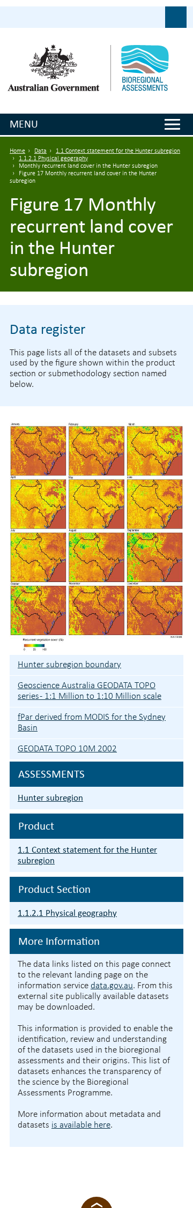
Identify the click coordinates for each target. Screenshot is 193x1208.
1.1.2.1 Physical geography (53, 158)
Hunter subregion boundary (69, 664)
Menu (24, 123)
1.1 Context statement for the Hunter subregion (118, 151)
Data (40, 151)
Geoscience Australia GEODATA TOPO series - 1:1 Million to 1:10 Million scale (89, 691)
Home (17, 151)
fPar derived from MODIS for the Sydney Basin (92, 723)
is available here (80, 1125)
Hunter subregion (50, 797)
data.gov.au (112, 985)
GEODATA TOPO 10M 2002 (67, 749)
